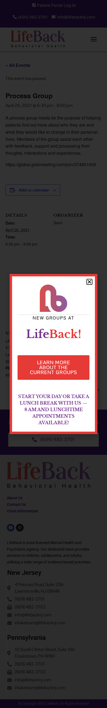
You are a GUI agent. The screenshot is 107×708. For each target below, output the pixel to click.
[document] (53, 354)
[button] (89, 281)
